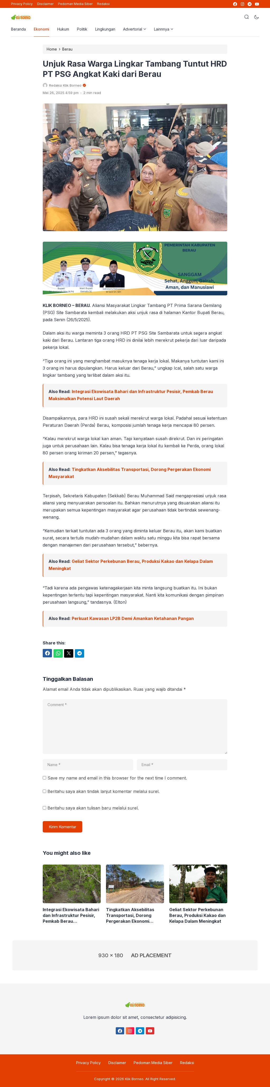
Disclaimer (45, 4)
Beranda (18, 29)
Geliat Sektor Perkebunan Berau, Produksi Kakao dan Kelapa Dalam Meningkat (197, 915)
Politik (82, 29)
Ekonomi (41, 29)
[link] (235, 4)
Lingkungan (105, 29)
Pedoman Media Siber (75, 4)
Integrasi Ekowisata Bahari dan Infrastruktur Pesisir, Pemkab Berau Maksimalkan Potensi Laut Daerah (71, 915)
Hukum (63, 29)
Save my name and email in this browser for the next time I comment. (117, 778)
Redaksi (103, 4)
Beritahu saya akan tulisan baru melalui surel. (93, 808)
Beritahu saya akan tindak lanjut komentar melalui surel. (103, 791)
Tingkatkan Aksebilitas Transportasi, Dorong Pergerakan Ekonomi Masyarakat (130, 915)
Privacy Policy (22, 4)
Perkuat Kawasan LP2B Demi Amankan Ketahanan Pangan (133, 618)
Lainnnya (161, 29)
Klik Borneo (134, 1079)
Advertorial (132, 29)
